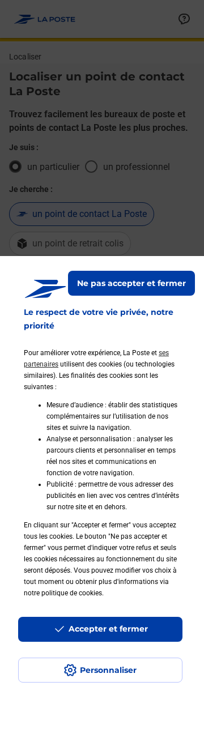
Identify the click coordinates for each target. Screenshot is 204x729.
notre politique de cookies (63, 593)
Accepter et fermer (108, 629)
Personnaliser (108, 670)
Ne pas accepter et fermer (131, 283)
